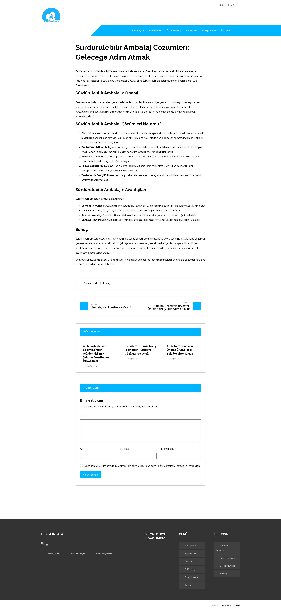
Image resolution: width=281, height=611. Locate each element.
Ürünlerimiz (191, 561)
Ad (82, 448)
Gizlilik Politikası (228, 558)
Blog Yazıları (91, 366)
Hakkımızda (191, 553)
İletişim (188, 585)
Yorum (84, 415)
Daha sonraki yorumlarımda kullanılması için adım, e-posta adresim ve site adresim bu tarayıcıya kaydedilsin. (142, 466)
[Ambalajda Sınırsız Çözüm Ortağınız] (51, 15)
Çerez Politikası (227, 566)
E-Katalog (190, 569)
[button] (236, 31)
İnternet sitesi (168, 448)
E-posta (125, 448)
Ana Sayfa (190, 545)
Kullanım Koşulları (222, 547)
